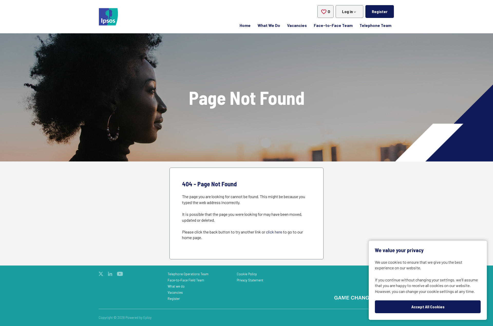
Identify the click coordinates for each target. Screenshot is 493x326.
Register (379, 11)
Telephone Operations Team (188, 274)
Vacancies (297, 25)
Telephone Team (375, 25)
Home (245, 25)
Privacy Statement (250, 280)
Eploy (147, 317)
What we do (176, 286)
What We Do (269, 25)
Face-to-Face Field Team (186, 280)
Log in (347, 11)
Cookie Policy (247, 274)
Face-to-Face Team (333, 25)
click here (274, 231)
